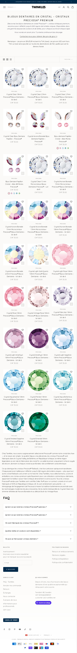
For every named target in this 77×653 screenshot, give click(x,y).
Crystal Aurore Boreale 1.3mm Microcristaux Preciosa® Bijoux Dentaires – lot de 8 (63, 185)
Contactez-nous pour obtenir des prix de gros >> (38, 36)
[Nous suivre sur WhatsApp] (30, 629)
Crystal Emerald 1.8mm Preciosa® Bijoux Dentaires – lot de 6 (38, 441)
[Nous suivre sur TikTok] (25, 629)
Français (10, 7)
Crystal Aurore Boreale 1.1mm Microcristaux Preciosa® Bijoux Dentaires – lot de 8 (14, 231)
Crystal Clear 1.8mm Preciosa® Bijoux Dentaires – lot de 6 (14, 97)
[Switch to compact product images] (11, 59)
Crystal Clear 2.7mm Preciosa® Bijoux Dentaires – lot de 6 (63, 97)
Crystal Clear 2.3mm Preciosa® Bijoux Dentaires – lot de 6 (38, 97)
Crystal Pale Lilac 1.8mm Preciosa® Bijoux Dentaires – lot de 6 (63, 315)
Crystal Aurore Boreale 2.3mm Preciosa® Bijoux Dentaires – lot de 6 (14, 274)
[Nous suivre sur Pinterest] (15, 629)
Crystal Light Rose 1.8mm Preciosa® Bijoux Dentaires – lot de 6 (63, 274)
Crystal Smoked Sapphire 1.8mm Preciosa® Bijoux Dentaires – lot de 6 (14, 441)
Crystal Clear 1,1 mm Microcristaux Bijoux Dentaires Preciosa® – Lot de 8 (38, 185)
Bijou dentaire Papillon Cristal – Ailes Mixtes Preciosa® (62, 139)
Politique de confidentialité (62, 562)
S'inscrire (10, 569)
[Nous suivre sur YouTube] (20, 629)
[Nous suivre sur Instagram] (9, 629)
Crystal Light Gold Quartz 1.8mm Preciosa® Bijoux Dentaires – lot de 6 (38, 274)
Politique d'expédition (60, 559)
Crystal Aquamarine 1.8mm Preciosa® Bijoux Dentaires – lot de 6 (14, 399)
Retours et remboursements (63, 552)
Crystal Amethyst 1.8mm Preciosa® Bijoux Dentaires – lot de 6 (38, 357)
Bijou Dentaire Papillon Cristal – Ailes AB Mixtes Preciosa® (14, 184)
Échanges (7, 593)
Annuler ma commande (12, 586)
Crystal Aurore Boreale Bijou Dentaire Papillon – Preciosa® (38, 139)
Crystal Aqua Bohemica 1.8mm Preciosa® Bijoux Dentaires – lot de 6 (63, 399)
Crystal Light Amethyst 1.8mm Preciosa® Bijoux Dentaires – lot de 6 (14, 357)
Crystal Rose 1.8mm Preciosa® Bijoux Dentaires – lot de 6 (14, 315)
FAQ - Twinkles (8, 582)
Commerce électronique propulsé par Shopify (49, 639)
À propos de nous (10, 600)
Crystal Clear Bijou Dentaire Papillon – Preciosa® (14, 137)
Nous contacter (9, 596)
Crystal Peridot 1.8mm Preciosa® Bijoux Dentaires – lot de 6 (38, 399)
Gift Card (6, 610)
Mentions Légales (58, 555)
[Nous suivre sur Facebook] (4, 629)
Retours (6, 589)
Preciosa (14, 91)
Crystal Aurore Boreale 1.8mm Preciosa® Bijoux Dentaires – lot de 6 (63, 229)
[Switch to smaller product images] (7, 59)
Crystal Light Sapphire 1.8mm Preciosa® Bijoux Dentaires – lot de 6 (63, 357)
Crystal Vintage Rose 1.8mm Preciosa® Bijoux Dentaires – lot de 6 (38, 315)
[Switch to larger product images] (4, 59)
